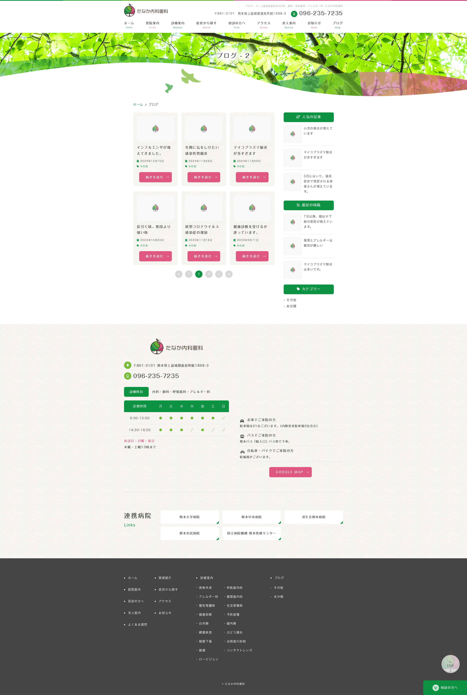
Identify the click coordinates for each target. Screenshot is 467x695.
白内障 (204, 623)
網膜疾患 (205, 632)
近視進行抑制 (236, 641)
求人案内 (289, 25)
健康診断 (205, 614)
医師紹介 (165, 577)
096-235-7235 (156, 376)
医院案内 (153, 25)
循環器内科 (235, 596)
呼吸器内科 (235, 587)
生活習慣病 (235, 605)
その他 (144, 166)
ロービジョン (208, 659)
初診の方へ (237, 25)
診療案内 (178, 25)
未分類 (291, 306)
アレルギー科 (208, 596)
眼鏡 (202, 650)
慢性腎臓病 (207, 605)
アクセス (264, 25)
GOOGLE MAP (289, 472)
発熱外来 (205, 587)
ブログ (338, 25)
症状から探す (206, 25)
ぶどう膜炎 (235, 632)
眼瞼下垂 (205, 641)
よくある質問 (137, 624)
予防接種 (233, 614)
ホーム (129, 25)
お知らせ (314, 25)
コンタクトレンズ (239, 650)
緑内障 (231, 623)
